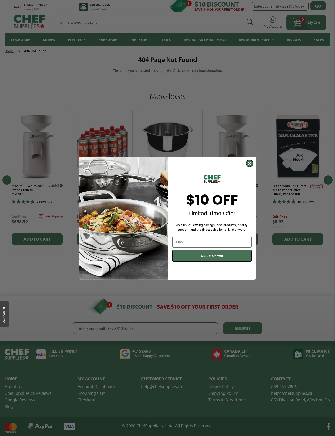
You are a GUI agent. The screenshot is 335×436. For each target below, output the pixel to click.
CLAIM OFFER (212, 256)
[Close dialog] (249, 163)
